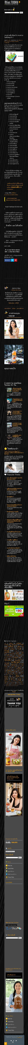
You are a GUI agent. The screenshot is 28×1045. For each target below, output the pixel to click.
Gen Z (8, 684)
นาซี (23, 656)
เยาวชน (5, 669)
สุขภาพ (12, 679)
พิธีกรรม (7, 665)
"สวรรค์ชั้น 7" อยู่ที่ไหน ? (12, 540)
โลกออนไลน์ (13, 671)
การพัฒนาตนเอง (14, 644)
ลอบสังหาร (21, 670)
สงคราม (6, 676)
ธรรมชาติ (10, 656)
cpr (5, 684)
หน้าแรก (13, 308)
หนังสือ (19, 680)
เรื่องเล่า (9, 670)
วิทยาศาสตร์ (9, 673)
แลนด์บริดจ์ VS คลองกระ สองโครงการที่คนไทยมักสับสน (17, 425)
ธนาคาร (5, 656)
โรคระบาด (16, 670)
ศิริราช (22, 673)
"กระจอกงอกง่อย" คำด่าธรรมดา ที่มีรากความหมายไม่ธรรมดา (17, 412)
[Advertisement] (14, 22)
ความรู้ (8, 41)
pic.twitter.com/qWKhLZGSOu (11, 194)
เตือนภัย (17, 653)
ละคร (5, 671)
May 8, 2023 (17, 200)
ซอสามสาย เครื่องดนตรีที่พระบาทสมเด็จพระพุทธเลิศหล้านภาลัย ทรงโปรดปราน (14, 521)
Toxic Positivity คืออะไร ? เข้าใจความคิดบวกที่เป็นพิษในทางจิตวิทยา (14, 453)
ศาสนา (16, 673)
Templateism (19, 1037)
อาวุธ (9, 683)
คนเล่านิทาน (12, 649)
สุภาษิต (5, 680)
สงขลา (21, 674)
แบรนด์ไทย (20, 659)
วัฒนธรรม (19, 671)
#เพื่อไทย (14, 193)
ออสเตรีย (21, 681)
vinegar (15, 685)
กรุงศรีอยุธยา (18, 643)
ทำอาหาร (14, 655)
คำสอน (17, 652)
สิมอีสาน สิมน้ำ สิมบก (11, 556)
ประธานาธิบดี (6, 662)
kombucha (18, 684)
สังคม (17, 676)
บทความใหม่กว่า (7, 308)
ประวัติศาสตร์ (6, 42)
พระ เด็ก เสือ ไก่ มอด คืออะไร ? (13, 548)
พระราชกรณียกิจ (15, 663)
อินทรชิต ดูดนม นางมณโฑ (12, 511)
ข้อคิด (19, 646)
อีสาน (22, 683)
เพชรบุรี (11, 666)
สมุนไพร (12, 676)
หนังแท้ (14, 680)
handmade (13, 684)
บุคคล (5, 659)
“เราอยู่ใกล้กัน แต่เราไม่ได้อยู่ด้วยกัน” (16, 436)
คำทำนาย (13, 652)
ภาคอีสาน (20, 666)
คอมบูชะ (20, 651)
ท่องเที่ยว (8, 655)
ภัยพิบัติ (15, 666)
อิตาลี (18, 683)
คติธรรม (5, 649)
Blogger (14, 691)
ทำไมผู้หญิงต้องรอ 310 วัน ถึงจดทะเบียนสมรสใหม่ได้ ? (17, 400)
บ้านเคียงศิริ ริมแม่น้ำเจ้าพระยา (14, 531)
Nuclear (11, 685)
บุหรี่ (15, 659)
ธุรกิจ (19, 656)
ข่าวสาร (12, 648)
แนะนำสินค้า (15, 657)
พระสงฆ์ (22, 663)
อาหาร (13, 683)
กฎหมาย (11, 643)
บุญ (11, 659)
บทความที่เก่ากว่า (20, 308)
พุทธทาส (18, 665)
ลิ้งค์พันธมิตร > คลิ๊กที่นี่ (14, 303)
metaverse (7, 685)
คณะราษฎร (19, 648)
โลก (8, 671)
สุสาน (10, 680)
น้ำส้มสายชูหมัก (8, 657)
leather (22, 684)
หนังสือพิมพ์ (6, 681)
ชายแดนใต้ (12, 653)
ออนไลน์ (17, 681)
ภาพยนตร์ (6, 667)
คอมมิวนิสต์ (6, 652)
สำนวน (11, 677)
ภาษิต (15, 667)
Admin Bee (8, 40)
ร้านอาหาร (13, 669)
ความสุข (15, 651)
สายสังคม (6, 677)
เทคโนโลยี (19, 655)
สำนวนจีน (16, 677)
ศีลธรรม (16, 674)
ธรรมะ (15, 656)
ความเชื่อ (19, 649)
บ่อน (22, 657)
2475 (5, 643)
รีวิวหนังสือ (19, 669)
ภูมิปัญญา (19, 667)
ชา (7, 653)
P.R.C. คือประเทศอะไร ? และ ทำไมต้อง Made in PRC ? (14, 478)
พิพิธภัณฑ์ (13, 665)
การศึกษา (10, 646)
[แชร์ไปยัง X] (12, 260)
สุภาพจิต (19, 679)
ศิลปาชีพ (11, 674)
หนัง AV (11, 681)
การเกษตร (6, 644)
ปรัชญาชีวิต (6, 663)
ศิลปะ (7, 674)
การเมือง (19, 40)
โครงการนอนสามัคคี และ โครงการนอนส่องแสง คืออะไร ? (14, 505)
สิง (20, 677)
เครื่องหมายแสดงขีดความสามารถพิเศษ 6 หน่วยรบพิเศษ (17, 390)
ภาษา (10, 667)
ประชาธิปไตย (11, 41)
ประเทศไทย (16, 41)
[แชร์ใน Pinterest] (15, 260)
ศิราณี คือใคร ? (10, 496)
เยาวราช (9, 669)
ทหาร (22, 653)
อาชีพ (5, 683)
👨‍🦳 (7, 871)
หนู (14, 681)
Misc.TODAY (12, 2)
